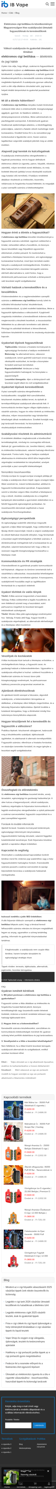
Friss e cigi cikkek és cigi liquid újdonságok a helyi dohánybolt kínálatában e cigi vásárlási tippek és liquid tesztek (28, 1327)
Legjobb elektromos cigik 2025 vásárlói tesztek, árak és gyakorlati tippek (25, 1314)
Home (4, 13)
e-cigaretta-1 (6, 1452)
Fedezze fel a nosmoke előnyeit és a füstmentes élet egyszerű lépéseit (24, 1365)
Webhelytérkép (25, 1448)
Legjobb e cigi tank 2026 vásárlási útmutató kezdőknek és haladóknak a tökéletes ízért (28, 1303)
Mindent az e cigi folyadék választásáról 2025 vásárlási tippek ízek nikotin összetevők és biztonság (29, 1291)
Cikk (11, 13)
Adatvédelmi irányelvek (42, 1445)
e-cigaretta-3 (6, 1444)
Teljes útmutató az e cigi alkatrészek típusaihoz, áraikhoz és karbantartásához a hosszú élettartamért (27, 1064)
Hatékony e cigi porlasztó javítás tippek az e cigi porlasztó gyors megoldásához (28, 1354)
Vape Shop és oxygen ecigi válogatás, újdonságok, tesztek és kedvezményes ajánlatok (25, 1342)
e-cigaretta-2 (6, 1448)
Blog (17, 13)
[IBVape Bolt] (14, 6)
